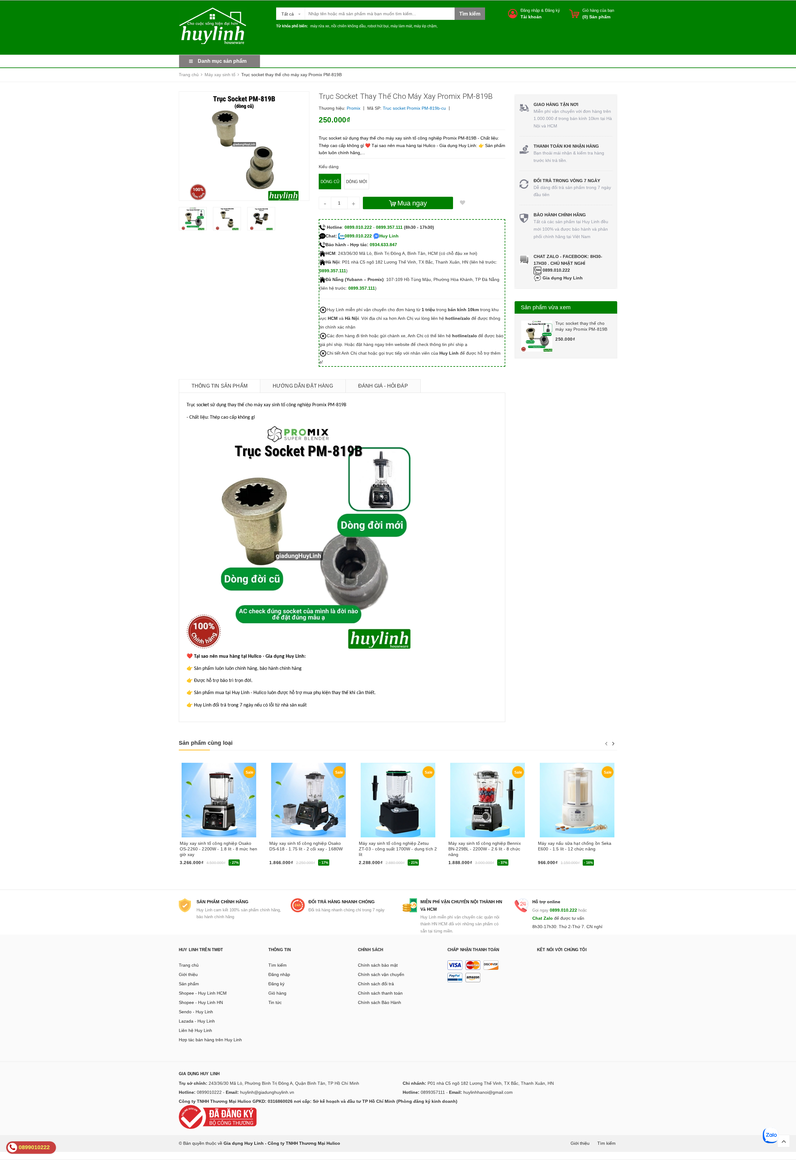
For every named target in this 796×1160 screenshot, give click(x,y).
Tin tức (275, 1002)
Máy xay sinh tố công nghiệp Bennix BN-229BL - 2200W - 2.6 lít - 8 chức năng (484, 849)
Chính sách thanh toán (380, 993)
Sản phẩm (189, 983)
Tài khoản (531, 16)
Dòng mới (356, 181)
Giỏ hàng (277, 993)
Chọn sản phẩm (376, 865)
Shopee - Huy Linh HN (201, 1002)
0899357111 (433, 1092)
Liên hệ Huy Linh (195, 1030)
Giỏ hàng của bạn (598, 10)
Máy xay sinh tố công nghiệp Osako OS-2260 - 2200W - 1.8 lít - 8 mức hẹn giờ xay (218, 849)
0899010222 (209, 1092)
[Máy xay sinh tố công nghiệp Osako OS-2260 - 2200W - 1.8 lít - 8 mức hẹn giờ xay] (219, 800)
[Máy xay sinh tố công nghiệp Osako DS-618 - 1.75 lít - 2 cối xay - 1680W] (308, 800)
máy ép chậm (425, 26)
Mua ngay (412, 203)
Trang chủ (189, 965)
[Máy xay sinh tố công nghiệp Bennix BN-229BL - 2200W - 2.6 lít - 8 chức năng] (487, 800)
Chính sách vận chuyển (381, 974)
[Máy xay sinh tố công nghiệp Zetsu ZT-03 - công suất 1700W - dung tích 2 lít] (398, 800)
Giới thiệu (188, 974)
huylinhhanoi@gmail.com (488, 1092)
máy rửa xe (319, 26)
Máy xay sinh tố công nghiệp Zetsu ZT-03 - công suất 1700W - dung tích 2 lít (398, 849)
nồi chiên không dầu (348, 26)
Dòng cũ (330, 181)
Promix (353, 108)
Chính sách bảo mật (378, 965)
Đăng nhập (530, 10)
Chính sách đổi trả (376, 983)
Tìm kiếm (277, 965)
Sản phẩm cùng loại (206, 743)
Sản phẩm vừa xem (546, 307)
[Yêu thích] (462, 203)
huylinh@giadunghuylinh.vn (267, 1092)
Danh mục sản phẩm (222, 61)
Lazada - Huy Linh (197, 1021)
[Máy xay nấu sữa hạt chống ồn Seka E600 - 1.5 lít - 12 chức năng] (577, 800)
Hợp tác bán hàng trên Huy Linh (210, 1039)
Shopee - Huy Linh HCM (203, 993)
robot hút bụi (378, 26)
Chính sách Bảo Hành (379, 1002)
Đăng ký (552, 10)
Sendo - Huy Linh (196, 1011)
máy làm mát (401, 26)
